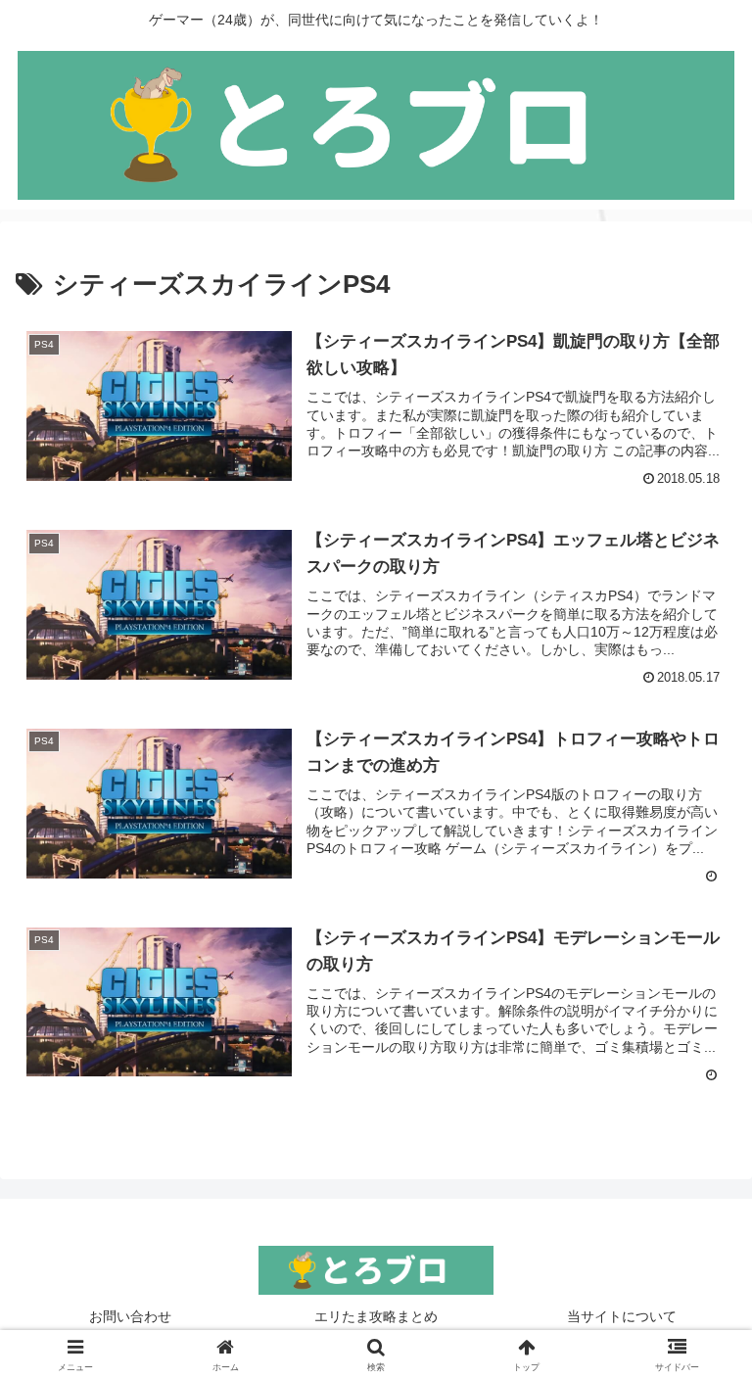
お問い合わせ (130, 1316)
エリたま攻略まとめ (376, 1316)
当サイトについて (622, 1316)
